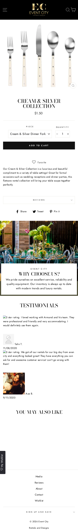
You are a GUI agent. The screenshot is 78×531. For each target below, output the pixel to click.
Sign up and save (39, 512)
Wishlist (39, 500)
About (39, 488)
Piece (30, 126)
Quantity (62, 127)
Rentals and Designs (39, 528)
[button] (39, 162)
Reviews (39, 482)
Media (39, 476)
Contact (39, 494)
